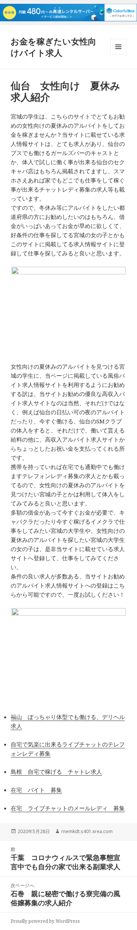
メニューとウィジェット (118, 54)
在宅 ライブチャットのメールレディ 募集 (68, 808)
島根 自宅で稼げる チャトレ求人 (56, 771)
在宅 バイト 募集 (36, 790)
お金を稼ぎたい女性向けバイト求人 (53, 46)
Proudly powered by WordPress (45, 921)
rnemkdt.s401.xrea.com (87, 831)
